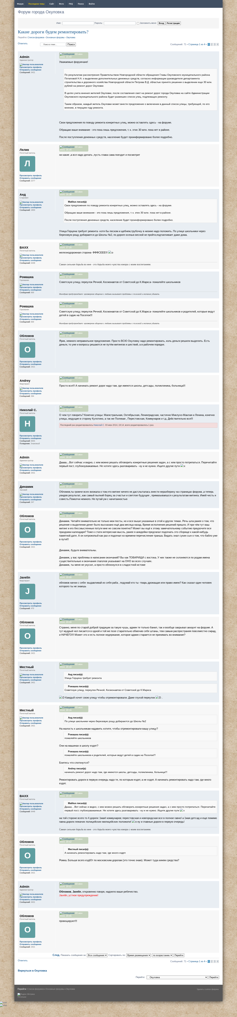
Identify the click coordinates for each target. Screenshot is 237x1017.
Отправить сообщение (30, 70)
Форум (20, 4)
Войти (92, 4)
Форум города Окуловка (41, 12)
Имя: (58, 23)
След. (56, 954)
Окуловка (70, 37)
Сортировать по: (117, 955)
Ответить (23, 43)
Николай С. (99, 425)
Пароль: (99, 23)
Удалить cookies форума (208, 989)
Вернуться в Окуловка (32, 970)
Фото (61, 4)
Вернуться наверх (216, 140)
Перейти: (140, 977)
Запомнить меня (148, 23)
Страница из (196, 44)
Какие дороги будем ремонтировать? (53, 32)
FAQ (71, 4)
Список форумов (36, 37)
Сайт (51, 4)
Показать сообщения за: (74, 955)
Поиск (81, 4)
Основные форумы (55, 37)
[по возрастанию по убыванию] (168, 955)
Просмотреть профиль (31, 67)
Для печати (217, 4)
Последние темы (36, 4)
